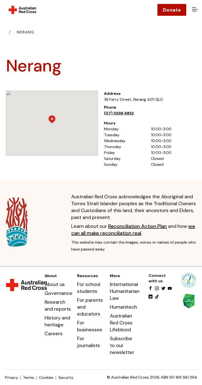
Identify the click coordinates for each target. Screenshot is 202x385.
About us (55, 284)
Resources (87, 275)
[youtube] (170, 289)
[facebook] (150, 289)
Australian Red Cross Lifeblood (121, 323)
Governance (58, 293)
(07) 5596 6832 (119, 113)
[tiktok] (157, 297)
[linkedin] (150, 297)
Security (65, 377)
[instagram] (157, 289)
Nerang (25, 32)
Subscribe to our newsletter (122, 345)
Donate (172, 10)
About (51, 275)
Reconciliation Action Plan (137, 226)
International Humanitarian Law (124, 291)
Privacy (11, 377)
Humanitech (123, 307)
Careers (54, 333)
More (115, 275)
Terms (28, 377)
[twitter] (163, 289)
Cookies (46, 377)
